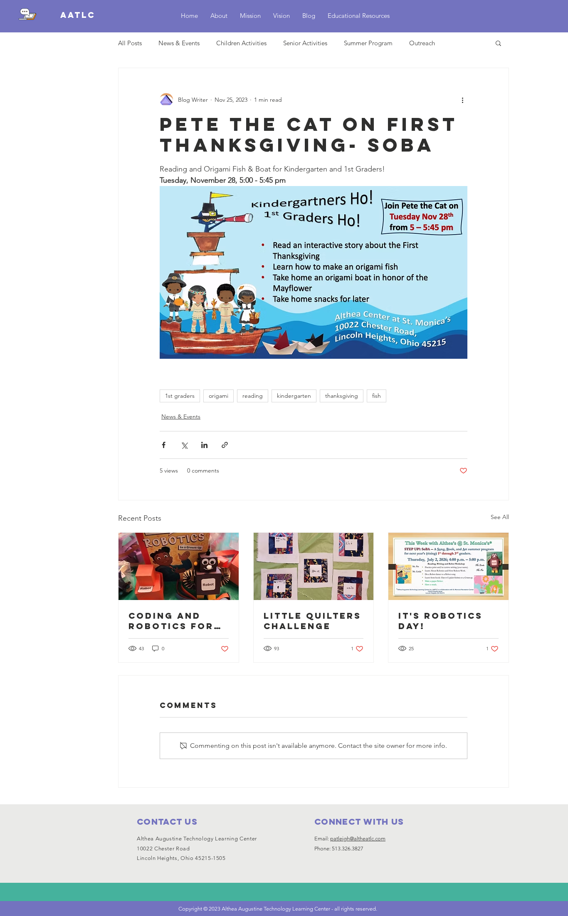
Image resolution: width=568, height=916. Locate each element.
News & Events (179, 43)
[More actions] (462, 100)
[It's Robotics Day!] (448, 566)
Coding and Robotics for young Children (171, 620)
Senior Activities (305, 43)
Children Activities (241, 43)
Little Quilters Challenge (312, 620)
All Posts (130, 43)
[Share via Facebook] (164, 445)
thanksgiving (341, 395)
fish (376, 395)
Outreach (422, 43)
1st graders (180, 395)
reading (252, 395)
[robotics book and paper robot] (179, 566)
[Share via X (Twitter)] (184, 445)
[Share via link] (225, 445)
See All (500, 517)
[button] (498, 42)
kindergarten (294, 395)
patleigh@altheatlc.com (357, 838)
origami (218, 395)
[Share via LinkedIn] (204, 445)
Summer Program (368, 43)
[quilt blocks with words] (314, 566)
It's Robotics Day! (440, 620)
